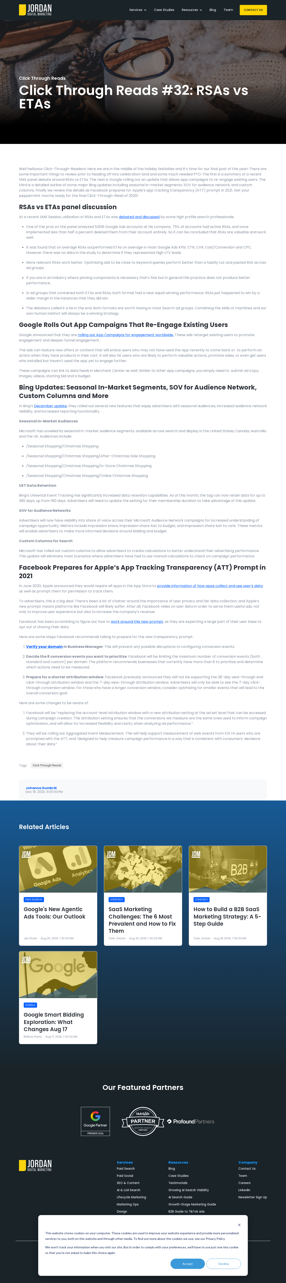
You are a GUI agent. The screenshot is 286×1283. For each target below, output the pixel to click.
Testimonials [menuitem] (177, 1183)
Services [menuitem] (125, 1162)
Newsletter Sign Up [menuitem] (252, 1197)
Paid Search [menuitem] (126, 1169)
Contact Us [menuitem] (247, 1169)
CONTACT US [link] (253, 10)
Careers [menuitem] (244, 1183)
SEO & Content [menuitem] (128, 1183)
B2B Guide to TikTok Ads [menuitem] (186, 1211)
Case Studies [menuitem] (178, 1176)
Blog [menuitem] (171, 1169)
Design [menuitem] (122, 1211)
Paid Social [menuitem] (125, 1176)
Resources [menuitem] (178, 1162)
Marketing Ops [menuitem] (128, 1204)
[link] (35, 9)
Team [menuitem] (242, 1176)
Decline (224, 1264)
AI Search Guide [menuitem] (180, 1197)
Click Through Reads (42, 78)
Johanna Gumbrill (41, 788)
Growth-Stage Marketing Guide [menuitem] (192, 1204)
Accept (188, 1264)
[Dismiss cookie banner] (239, 1225)
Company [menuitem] (247, 1162)
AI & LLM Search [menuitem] (128, 1190)
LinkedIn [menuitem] (244, 1190)
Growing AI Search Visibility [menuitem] (188, 1190)
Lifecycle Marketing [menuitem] (131, 1197)
